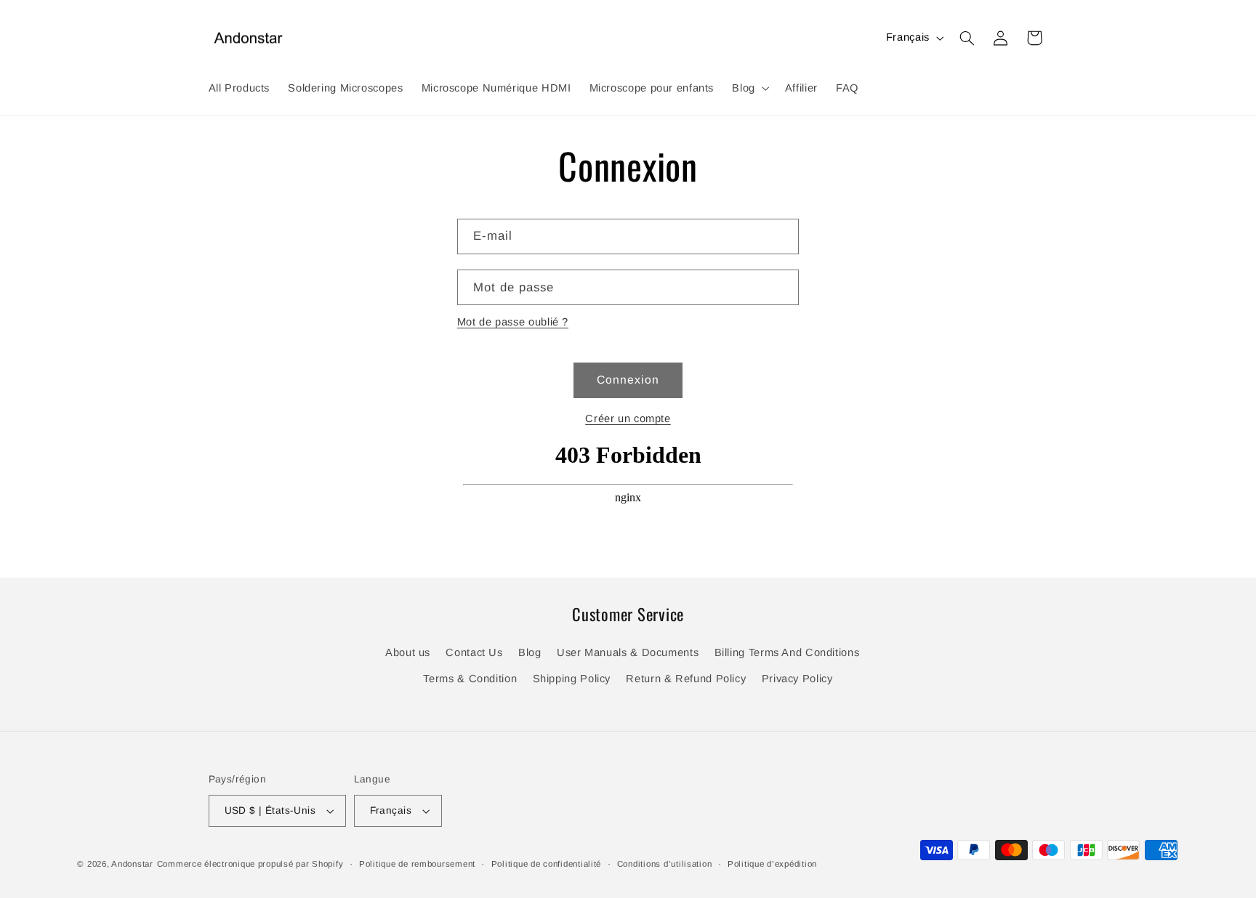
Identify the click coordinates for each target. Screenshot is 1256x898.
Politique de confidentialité (546, 863)
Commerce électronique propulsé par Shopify (250, 863)
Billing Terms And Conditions (787, 652)
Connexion (628, 379)
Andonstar (132, 863)
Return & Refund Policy (686, 678)
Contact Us (474, 652)
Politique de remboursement (417, 863)
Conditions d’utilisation (664, 863)
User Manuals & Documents (628, 652)
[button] (749, 88)
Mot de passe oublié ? (512, 322)
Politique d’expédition (772, 863)
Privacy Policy (797, 678)
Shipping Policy (572, 678)
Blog (530, 652)
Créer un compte (627, 418)
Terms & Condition (470, 678)
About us (407, 652)
